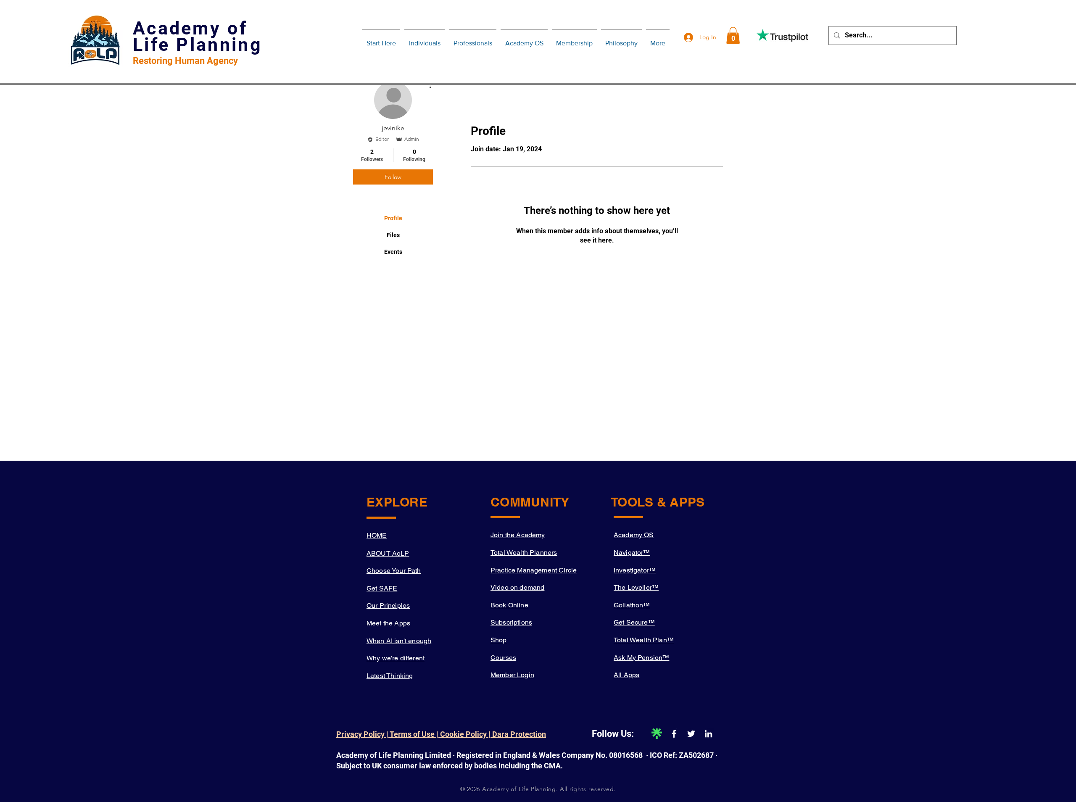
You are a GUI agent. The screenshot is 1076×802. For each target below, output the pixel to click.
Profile (393, 218)
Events (393, 251)
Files (393, 235)
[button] (733, 35)
